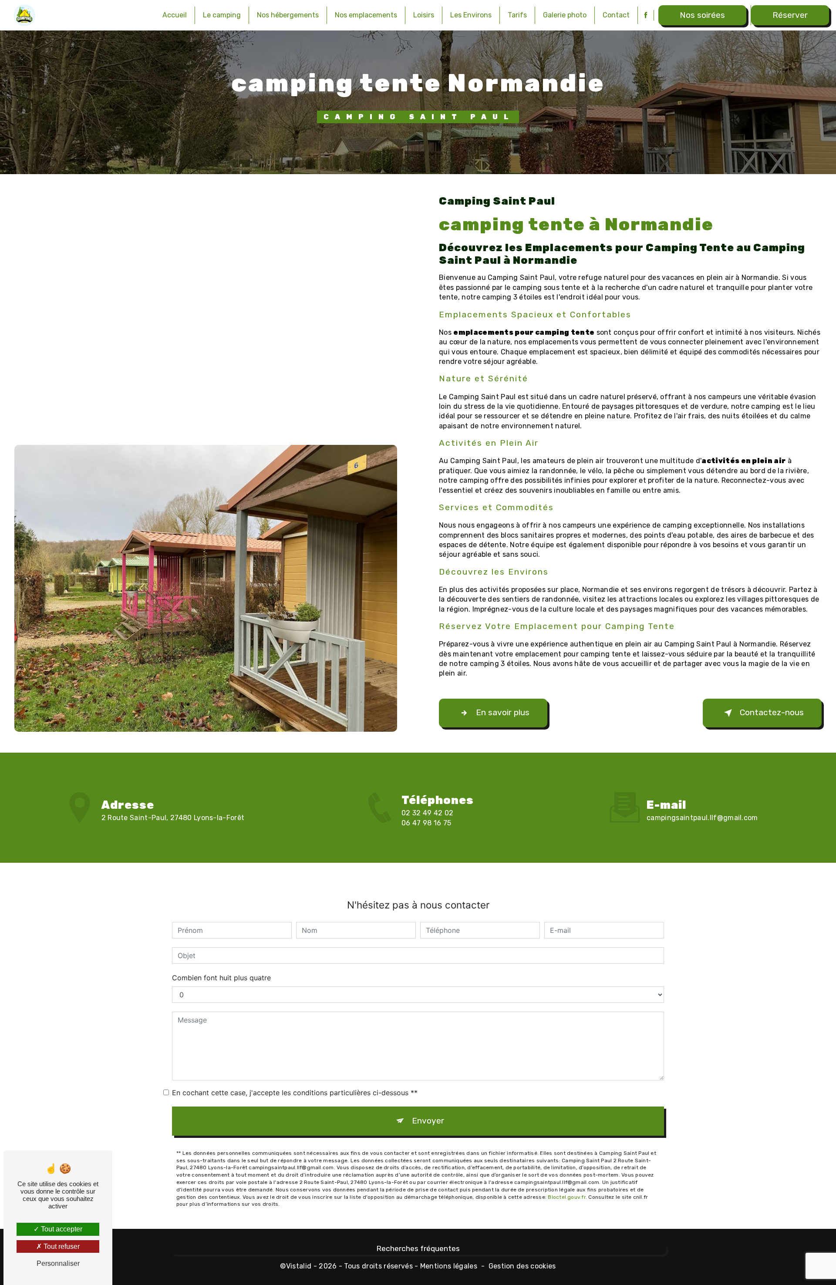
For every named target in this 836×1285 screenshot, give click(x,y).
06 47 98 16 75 (426, 823)
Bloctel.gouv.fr (567, 1197)
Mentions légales (448, 1266)
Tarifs (517, 15)
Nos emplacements (366, 15)
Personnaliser (58, 1263)
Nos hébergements (288, 15)
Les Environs (471, 15)
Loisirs (423, 15)
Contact (616, 15)
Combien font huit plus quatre (221, 977)
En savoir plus (502, 712)
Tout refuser (61, 1246)
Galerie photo (565, 15)
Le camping (222, 15)
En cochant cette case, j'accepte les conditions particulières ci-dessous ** (295, 1092)
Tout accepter (60, 1229)
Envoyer (428, 1121)
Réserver (790, 15)
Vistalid (299, 1266)
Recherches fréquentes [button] (418, 1248)
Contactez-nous (772, 712)
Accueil (174, 15)
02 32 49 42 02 (427, 813)
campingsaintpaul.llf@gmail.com (702, 818)
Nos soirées (702, 15)
